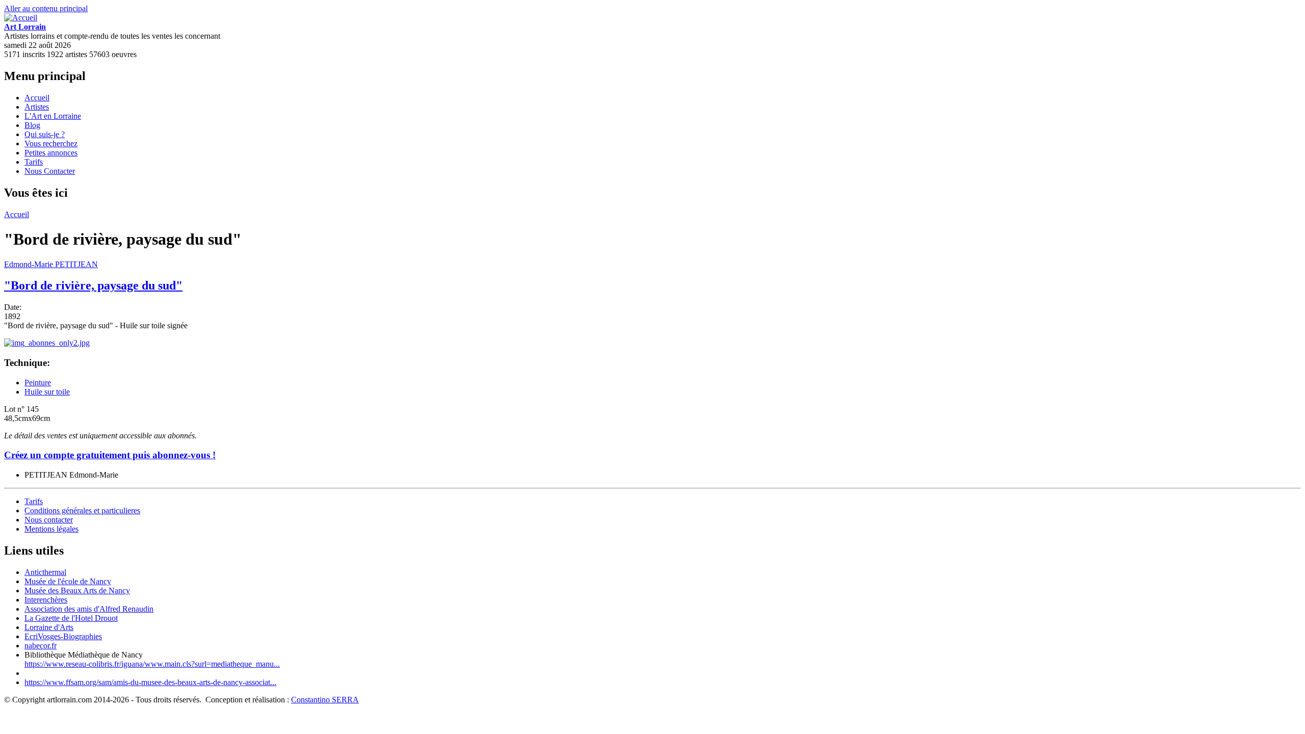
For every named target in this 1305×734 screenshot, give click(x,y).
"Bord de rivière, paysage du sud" (93, 285)
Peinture (37, 382)
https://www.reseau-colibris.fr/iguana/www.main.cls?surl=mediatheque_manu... (152, 664)
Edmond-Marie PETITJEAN (51, 264)
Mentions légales (51, 529)
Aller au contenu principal (46, 8)
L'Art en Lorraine (52, 116)
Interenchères (45, 599)
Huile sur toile (47, 391)
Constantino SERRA (325, 699)
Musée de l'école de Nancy (67, 581)
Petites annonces (50, 152)
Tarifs (33, 162)
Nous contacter (48, 519)
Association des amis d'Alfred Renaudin (88, 609)
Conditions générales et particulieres (82, 510)
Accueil (36, 97)
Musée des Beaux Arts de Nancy (77, 590)
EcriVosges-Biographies (63, 636)
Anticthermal (45, 572)
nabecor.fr (40, 645)
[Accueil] (20, 17)
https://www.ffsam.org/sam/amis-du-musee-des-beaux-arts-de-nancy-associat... (150, 682)
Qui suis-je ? (44, 134)
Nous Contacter (49, 171)
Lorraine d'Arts (48, 627)
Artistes (36, 106)
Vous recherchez (50, 143)
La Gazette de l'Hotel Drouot (71, 618)
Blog (32, 125)
